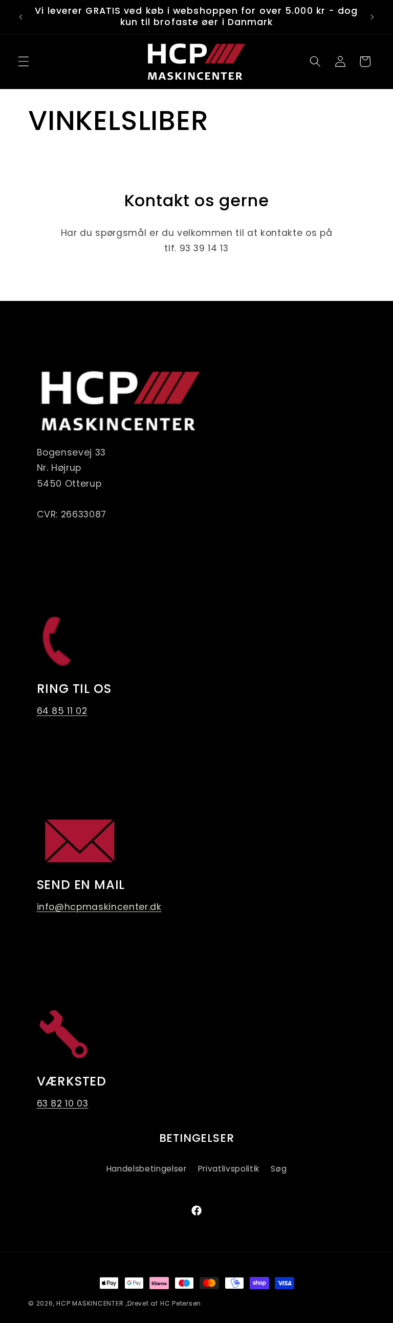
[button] (23, 61)
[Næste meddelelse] (372, 17)
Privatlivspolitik (228, 1168)
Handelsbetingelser (146, 1168)
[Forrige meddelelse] (21, 17)
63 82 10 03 (63, 1103)
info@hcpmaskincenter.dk (99, 907)
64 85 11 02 (62, 711)
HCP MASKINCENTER (89, 1303)
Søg (279, 1168)
